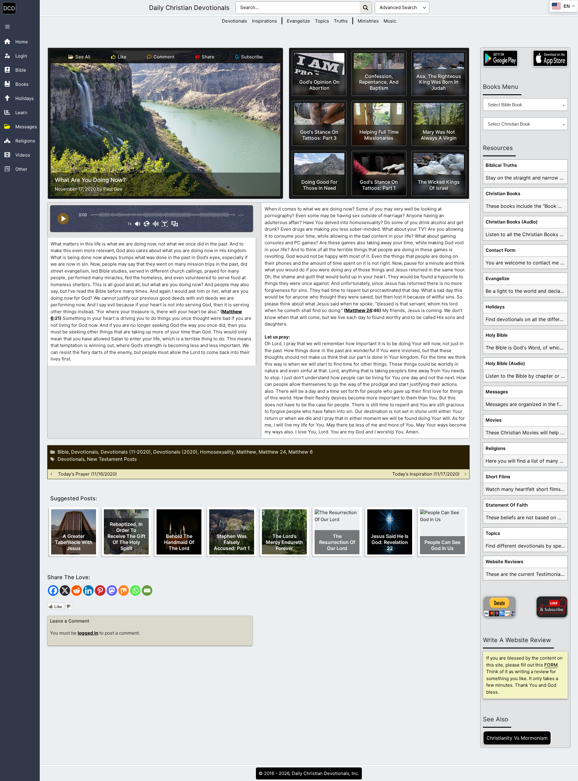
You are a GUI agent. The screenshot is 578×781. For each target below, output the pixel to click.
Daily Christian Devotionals (189, 7)
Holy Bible (497, 335)
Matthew (246, 452)
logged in (88, 633)
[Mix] (123, 590)
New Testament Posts (112, 459)
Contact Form (500, 250)
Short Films (498, 477)
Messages (497, 392)
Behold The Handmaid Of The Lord (179, 542)
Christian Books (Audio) (512, 222)
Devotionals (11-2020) (126, 452)
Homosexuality (217, 452)
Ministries (368, 21)
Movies (494, 420)
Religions (495, 448)
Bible (63, 452)
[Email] (147, 590)
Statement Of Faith (507, 505)
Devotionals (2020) (175, 452)
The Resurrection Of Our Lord (337, 542)
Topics (322, 21)
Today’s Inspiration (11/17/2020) (425, 474)
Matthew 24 (359, 310)
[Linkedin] (88, 590)
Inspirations (264, 21)
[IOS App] (550, 58)
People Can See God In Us (442, 545)
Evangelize (298, 21)
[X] (65, 590)
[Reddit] (76, 590)
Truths (341, 21)
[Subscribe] (552, 607)
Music (390, 21)
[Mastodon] (112, 590)
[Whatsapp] (135, 590)
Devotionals (234, 21)
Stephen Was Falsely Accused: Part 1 (232, 542)
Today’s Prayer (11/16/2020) (87, 474)
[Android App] (500, 58)
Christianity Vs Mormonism (517, 738)
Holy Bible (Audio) (505, 363)
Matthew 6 (300, 452)
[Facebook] (53, 590)
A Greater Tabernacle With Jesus (73, 542)
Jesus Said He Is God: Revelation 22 (390, 542)
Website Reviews (504, 561)
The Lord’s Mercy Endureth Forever (284, 542)
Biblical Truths (501, 165)
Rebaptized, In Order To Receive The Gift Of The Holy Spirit (126, 536)
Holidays (495, 307)
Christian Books (503, 193)
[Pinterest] (100, 590)
